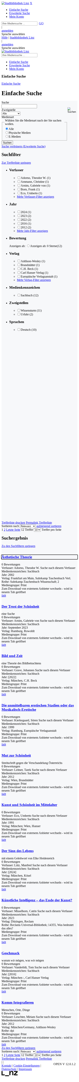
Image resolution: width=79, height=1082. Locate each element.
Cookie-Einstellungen (26, 1065)
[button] (72, 110)
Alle (11, 129)
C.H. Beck (27, 268)
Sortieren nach (10, 526)
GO (41, 23)
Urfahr (25, 314)
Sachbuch (27, 295)
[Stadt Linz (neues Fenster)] (10, 1075)
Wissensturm (28, 310)
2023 (24, 215)
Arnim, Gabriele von (33, 185)
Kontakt (6, 1065)
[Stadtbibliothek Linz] (15, 3)
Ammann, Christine (32, 181)
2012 (24, 227)
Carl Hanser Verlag (32, 272)
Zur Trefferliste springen (16, 162)
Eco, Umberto (29, 193)
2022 (24, 219)
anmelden (7, 30)
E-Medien (15, 136)
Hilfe (5, 37)
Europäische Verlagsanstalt (37, 276)
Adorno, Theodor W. (33, 177)
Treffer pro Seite (51, 529)
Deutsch (26, 329)
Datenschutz (9, 1069)
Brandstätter (28, 265)
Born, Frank (28, 189)
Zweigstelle (9, 110)
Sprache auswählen (13, 34)
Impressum (25, 1069)
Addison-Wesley (31, 261)
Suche (5, 102)
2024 (24, 212)
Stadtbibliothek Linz (22, 37)
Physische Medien (20, 132)
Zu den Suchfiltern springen (18, 546)
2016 (24, 223)
